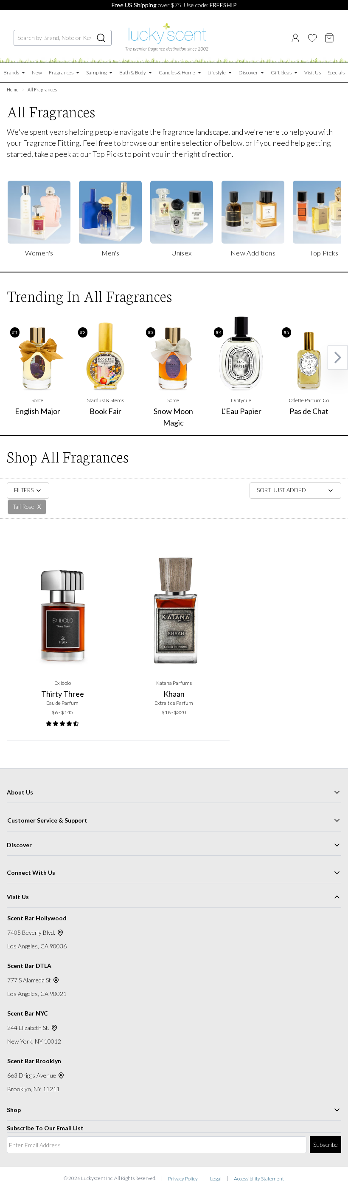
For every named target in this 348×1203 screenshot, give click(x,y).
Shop (14, 1109)
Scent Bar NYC (27, 1013)
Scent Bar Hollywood (37, 918)
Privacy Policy (183, 1178)
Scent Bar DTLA (29, 965)
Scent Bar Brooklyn (34, 1060)
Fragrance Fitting (51, 143)
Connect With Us (31, 872)
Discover (19, 844)
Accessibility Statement (259, 1178)
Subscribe (325, 1144)
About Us (20, 792)
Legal (216, 1178)
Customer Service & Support (47, 820)
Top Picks (108, 154)
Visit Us (18, 896)
